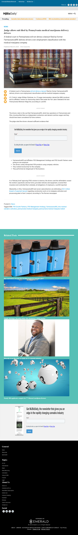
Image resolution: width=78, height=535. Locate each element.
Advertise (21, 1)
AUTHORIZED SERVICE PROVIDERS (31, 527)
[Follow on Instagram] (77, 5)
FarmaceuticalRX (51, 207)
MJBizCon (30, 1)
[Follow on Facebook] (69, 5)
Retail (3, 468)
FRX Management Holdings (36, 207)
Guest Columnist (6, 502)
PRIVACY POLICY (45, 529)
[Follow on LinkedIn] (71, 5)
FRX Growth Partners (20, 207)
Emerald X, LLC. (36, 525)
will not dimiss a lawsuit (38, 91)
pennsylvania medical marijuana (28, 209)
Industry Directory (6, 495)
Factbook (4, 497)
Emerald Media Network (9, 1)
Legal (3, 480)
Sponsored (4, 454)
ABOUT (13, 527)
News (6, 27)
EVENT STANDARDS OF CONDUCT (50, 527)
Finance (4, 477)
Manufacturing (6, 470)
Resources (4, 452)
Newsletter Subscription (8, 490)
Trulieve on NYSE (41, 19)
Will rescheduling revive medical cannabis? (62, 19)
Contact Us (5, 505)
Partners (4, 500)
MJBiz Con (5, 493)
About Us (4, 485)
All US (3, 463)
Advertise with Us (6, 488)
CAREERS (18, 527)
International (5, 465)
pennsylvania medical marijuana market (52, 209)
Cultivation (4, 473)
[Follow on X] (74, 5)
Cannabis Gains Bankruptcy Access (22, 19)
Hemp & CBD (5, 475)
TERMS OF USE (36, 529)
